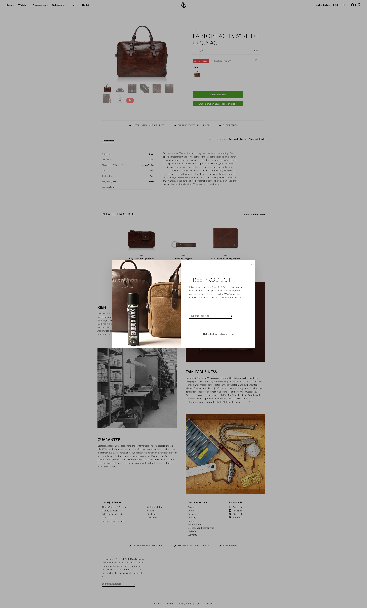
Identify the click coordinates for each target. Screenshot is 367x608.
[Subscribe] (229, 316)
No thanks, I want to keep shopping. (218, 334)
